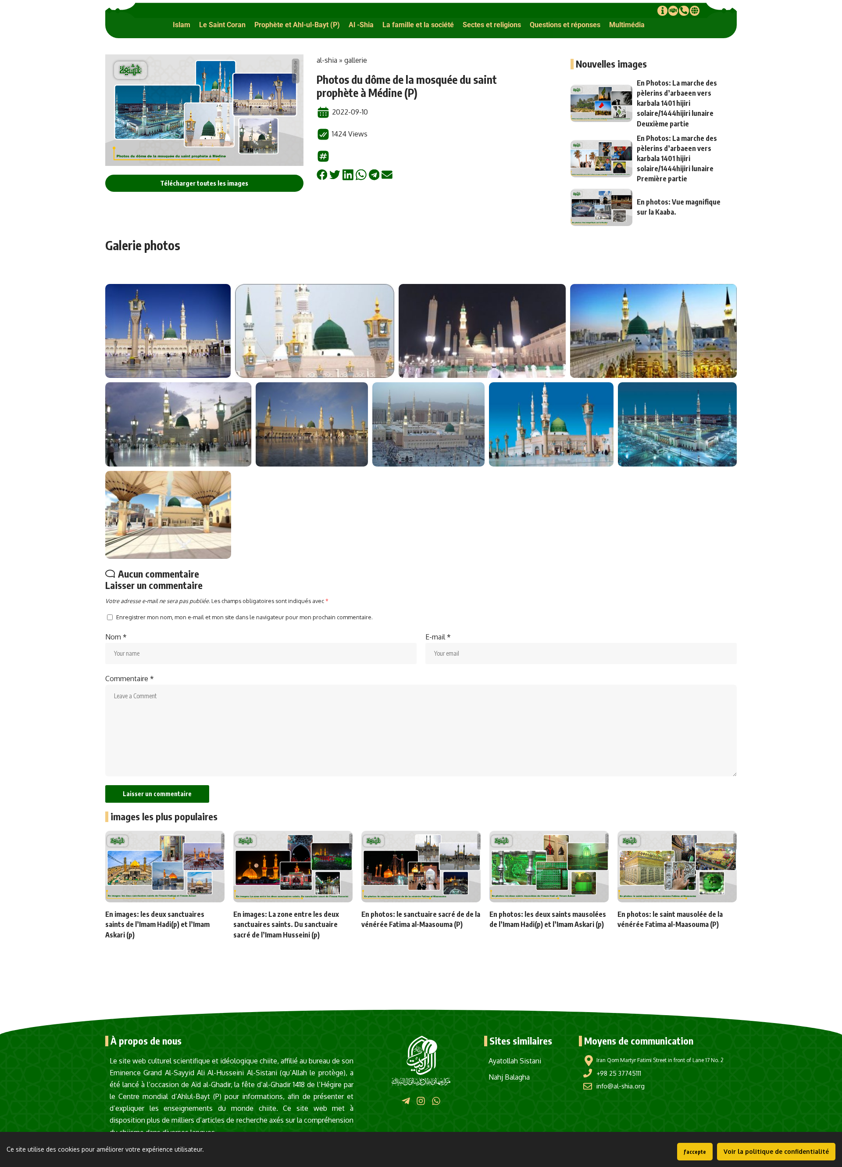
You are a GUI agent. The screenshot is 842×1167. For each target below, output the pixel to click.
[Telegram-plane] (406, 1100)
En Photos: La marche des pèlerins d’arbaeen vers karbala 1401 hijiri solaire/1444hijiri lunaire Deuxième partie (677, 103)
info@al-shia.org (620, 1086)
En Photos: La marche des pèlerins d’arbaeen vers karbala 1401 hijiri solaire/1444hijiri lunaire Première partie (677, 158)
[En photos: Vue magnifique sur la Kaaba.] (602, 207)
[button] (181, 25)
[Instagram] (420, 1100)
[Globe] (694, 10)
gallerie (355, 60)
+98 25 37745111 (618, 1073)
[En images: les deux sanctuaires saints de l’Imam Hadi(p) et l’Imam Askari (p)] (165, 866)
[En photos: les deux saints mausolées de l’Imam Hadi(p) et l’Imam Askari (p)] (549, 866)
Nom (116, 636)
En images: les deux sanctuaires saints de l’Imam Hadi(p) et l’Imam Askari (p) (157, 924)
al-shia (327, 60)
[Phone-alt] (684, 10)
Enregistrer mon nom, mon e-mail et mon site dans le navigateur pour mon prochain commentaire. (244, 617)
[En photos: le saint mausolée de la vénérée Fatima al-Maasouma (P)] (677, 866)
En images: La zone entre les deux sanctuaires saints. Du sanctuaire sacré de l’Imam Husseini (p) (286, 924)
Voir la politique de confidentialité (776, 1151)
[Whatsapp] (436, 1100)
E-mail (438, 636)
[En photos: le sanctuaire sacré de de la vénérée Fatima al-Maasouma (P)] (421, 866)
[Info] (662, 10)
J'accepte (695, 1152)
